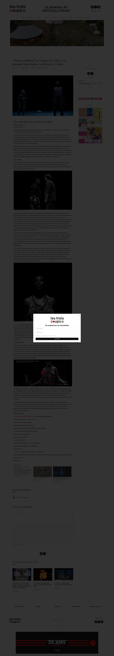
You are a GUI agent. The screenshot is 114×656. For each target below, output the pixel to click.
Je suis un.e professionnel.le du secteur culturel (46, 335)
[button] (79, 315)
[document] (57, 328)
